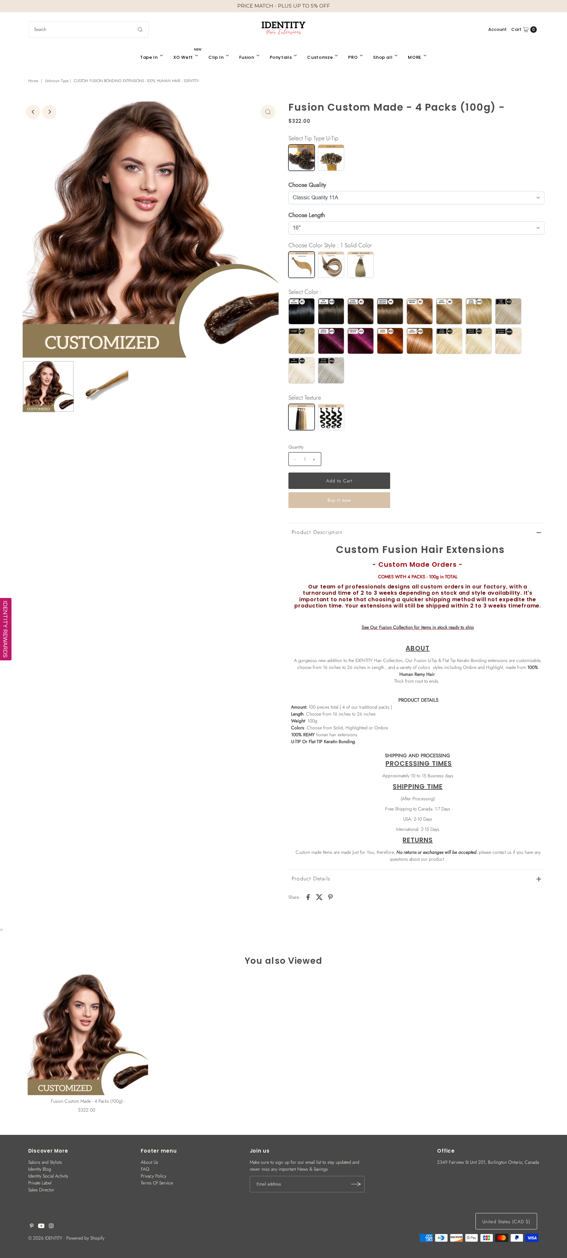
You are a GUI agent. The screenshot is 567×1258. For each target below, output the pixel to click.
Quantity (296, 447)
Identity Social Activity (48, 1176)
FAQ (145, 1169)
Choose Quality (307, 185)
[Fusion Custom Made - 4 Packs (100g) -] (88, 1035)
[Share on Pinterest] (330, 896)
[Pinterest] (31, 1226)
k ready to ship (418, 627)
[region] (283, 6)
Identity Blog (39, 1169)
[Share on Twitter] (319, 896)
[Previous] (33, 112)
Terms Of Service (157, 1183)
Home (33, 81)
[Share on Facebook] (308, 896)
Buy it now (339, 500)
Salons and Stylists (45, 1162)
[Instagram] (51, 1226)
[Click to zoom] (268, 112)
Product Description (317, 532)
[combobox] (89, 29)
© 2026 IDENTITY (45, 1238)
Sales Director (41, 1189)
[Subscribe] (356, 1184)
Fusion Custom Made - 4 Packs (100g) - (88, 1101)
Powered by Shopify (85, 1238)
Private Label (40, 1183)
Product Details (311, 878)
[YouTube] (41, 1226)
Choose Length (306, 215)
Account (497, 29)
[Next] (49, 112)
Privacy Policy (153, 1176)
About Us (149, 1162)
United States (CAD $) (506, 1221)
